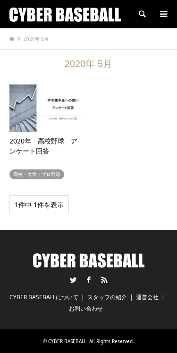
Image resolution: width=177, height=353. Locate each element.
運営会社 (147, 297)
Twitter (73, 280)
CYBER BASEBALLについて (43, 297)
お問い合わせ (86, 308)
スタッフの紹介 (107, 297)
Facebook (88, 280)
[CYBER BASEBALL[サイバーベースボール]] (65, 14)
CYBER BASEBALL (67, 341)
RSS (104, 280)
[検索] (141, 14)
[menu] (163, 14)
